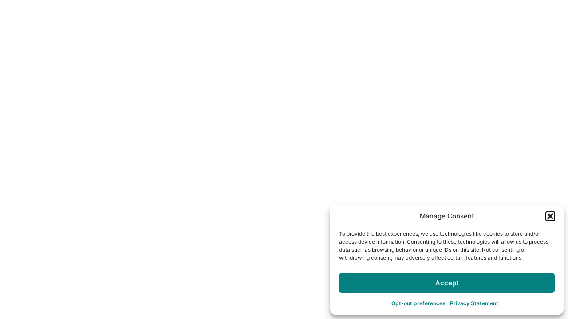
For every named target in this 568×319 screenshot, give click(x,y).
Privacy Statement (474, 303)
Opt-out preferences (418, 303)
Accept (447, 283)
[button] (550, 216)
